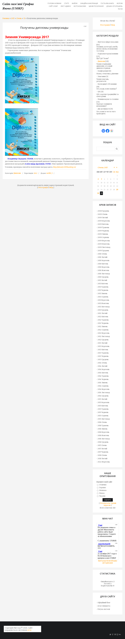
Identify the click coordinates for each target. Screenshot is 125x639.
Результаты (105, 503)
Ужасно (102, 496)
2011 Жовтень (103, 303)
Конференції (103, 71)
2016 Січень (102, 422)
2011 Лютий (102, 280)
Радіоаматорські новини (108, 54)
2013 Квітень (103, 350)
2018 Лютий (102, 459)
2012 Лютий (102, 313)
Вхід (51, 187)
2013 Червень (103, 356)
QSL (99, 92)
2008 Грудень (103, 211)
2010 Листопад (104, 274)
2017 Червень (103, 452)
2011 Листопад (103, 307)
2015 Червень (103, 412)
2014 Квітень (103, 373)
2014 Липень (103, 383)
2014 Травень (103, 376)
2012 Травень (103, 320)
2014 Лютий (102, 366)
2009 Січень (102, 214)
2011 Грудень (103, 310)
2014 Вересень (103, 389)
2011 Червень (103, 290)
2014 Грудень (103, 396)
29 (117, 190)
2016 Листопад (104, 439)
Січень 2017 (103, 167)
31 (24, 18)
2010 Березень (103, 260)
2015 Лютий (102, 399)
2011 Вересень (103, 300)
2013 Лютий (102, 343)
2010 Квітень (103, 264)
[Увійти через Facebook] (107, 131)
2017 (12, 18)
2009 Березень (104, 221)
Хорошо (102, 488)
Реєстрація (43, 187)
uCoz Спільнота (104, 606)
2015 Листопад (104, 419)
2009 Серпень (103, 237)
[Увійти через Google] (112, 131)
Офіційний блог (104, 603)
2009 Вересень (104, 241)
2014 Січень (102, 363)
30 (98, 193)
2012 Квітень (103, 317)
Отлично (102, 485)
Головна (5, 18)
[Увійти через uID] (103, 131)
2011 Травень (103, 287)
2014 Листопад (104, 393)
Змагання (102, 76)
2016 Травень (103, 426)
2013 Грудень (103, 360)
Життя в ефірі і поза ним (108, 42)
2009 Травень (103, 227)
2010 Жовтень (103, 270)
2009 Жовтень (104, 244)
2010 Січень (102, 254)
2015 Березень (103, 402)
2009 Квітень (103, 224)
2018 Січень (102, 455)
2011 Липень (102, 293)
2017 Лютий (102, 449)
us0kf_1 (49, 173)
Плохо (101, 493)
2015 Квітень (103, 406)
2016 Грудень (103, 442)
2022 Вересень (104, 462)
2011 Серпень (103, 297)
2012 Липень (103, 326)
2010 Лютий (102, 257)
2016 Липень (102, 429)
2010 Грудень (103, 277)
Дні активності (104, 109)
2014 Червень (103, 379)
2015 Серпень (103, 416)
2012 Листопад (104, 336)
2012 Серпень (103, 330)
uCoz (29, 630)
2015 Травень (103, 409)
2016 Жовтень (103, 435)
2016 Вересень (103, 432)
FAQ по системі (104, 609)
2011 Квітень (103, 284)
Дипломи (17, 173)
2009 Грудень (103, 251)
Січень (19, 18)
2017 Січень (102, 445)
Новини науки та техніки (108, 99)
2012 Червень (103, 323)
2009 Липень (103, 234)
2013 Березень (103, 346)
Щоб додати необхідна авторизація (107, 562)
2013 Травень (103, 353)
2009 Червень (103, 231)
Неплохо (102, 490)
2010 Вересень (103, 267)
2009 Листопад (104, 247)
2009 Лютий (103, 218)
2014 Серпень (103, 386)
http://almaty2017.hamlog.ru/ (64, 167)
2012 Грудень (103, 340)
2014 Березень (103, 369)
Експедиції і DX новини (107, 84)
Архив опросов (110, 504)
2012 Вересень (103, 333)
